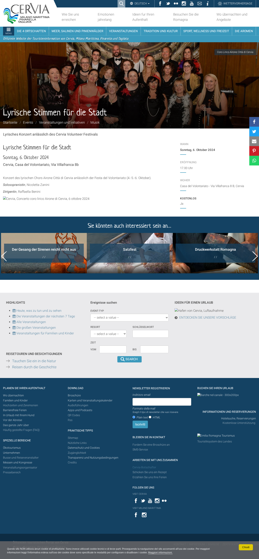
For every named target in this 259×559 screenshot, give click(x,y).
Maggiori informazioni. (160, 552)
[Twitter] (254, 131)
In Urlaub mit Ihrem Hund (18, 415)
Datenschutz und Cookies (84, 448)
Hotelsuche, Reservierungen (238, 418)
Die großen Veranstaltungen (36, 328)
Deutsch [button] (141, 3)
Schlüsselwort (143, 326)
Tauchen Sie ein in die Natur (34, 361)
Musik (95, 122)
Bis (135, 349)
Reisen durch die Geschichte (34, 367)
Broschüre (74, 395)
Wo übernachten (13, 395)
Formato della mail (156, 410)
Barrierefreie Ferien (15, 410)
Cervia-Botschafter (144, 467)
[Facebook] (254, 122)
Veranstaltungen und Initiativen (62, 122)
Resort (95, 326)
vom (93, 349)
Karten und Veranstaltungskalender (90, 400)
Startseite (10, 122)
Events (28, 122)
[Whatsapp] (254, 160)
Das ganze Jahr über (16, 425)
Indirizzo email (141, 394)
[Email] (254, 141)
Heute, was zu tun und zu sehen (39, 311)
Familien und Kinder (15, 400)
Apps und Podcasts (80, 410)
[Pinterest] (254, 151)
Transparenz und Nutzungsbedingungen (93, 457)
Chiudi (245, 547)
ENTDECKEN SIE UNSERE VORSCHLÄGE (207, 317)
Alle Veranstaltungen (31, 322)
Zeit (93, 342)
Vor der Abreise (12, 420)
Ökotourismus (12, 448)
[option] (44, 253)
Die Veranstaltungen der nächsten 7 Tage (45, 316)
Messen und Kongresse (17, 462)
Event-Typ (97, 310)
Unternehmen (11, 453)
